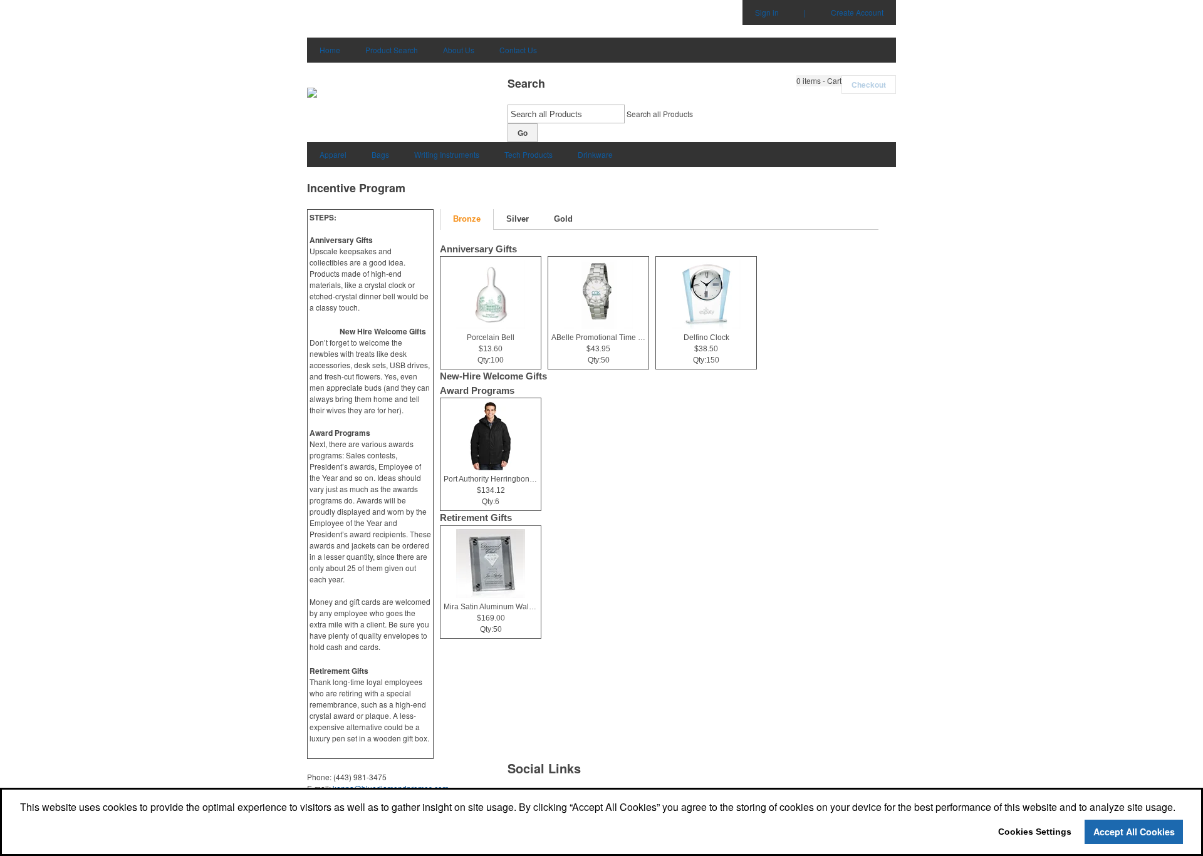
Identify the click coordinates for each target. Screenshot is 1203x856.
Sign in (767, 12)
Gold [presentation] (563, 219)
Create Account (857, 12)
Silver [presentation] (517, 219)
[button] (818, 80)
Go (523, 132)
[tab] (467, 219)
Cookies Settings (1034, 832)
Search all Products (660, 113)
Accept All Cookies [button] (1134, 831)
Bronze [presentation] (467, 219)
